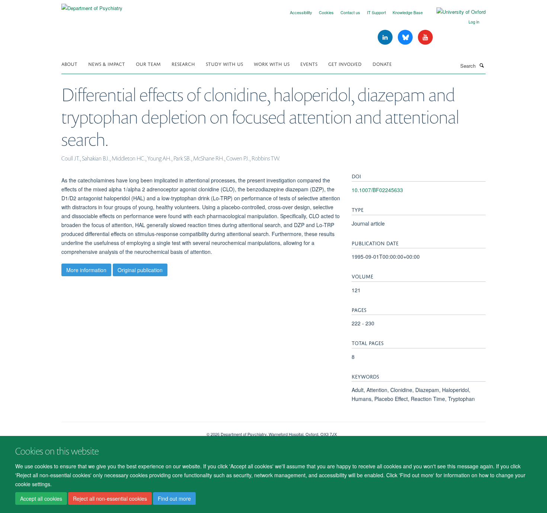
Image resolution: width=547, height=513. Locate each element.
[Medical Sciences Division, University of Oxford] (128, 431)
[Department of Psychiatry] (91, 5)
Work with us (272, 63)
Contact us (350, 12)
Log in (473, 22)
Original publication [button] (140, 270)
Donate (382, 63)
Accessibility (301, 12)
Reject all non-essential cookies (110, 498)
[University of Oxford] (455, 11)
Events (308, 63)
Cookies (326, 12)
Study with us (224, 63)
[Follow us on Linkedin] (386, 37)
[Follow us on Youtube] (425, 37)
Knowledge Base (408, 12)
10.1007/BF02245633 (377, 190)
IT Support (376, 12)
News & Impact (106, 63)
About (69, 63)
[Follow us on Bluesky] (406, 37)
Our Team (148, 63)
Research (183, 63)
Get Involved (345, 63)
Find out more (174, 498)
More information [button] (86, 270)
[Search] (481, 65)
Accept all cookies (41, 498)
